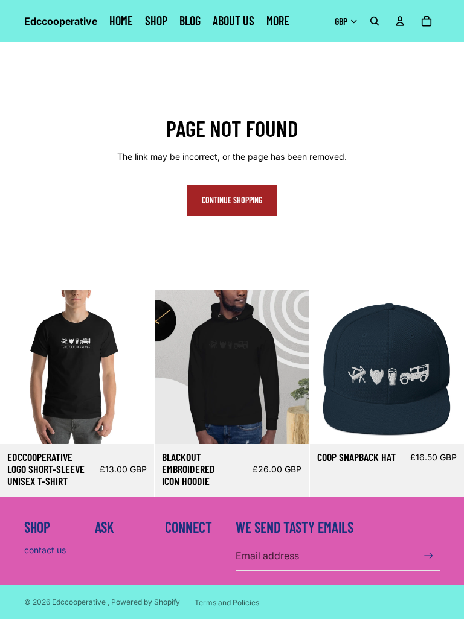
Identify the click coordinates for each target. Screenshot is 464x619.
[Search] (374, 21)
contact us (45, 550)
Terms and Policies (227, 602)
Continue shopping (232, 200)
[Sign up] (428, 556)
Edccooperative (80, 601)
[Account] (400, 21)
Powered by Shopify (145, 601)
